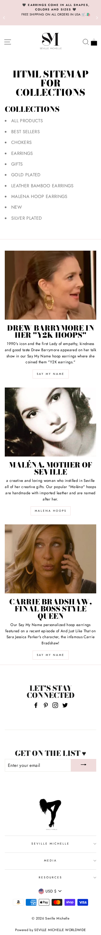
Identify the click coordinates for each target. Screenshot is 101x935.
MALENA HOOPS (50, 511)
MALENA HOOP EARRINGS (39, 196)
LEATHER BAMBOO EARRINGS (42, 185)
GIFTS (17, 164)
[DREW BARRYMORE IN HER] (50, 285)
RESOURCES (51, 877)
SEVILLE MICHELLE (50, 844)
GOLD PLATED (26, 175)
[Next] (97, 17)
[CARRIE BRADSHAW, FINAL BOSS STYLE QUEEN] (50, 558)
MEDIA (50, 860)
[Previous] (4, 17)
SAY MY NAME (51, 374)
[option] (50, 10)
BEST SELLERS (25, 131)
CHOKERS (21, 142)
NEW (16, 207)
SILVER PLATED (26, 218)
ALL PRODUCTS (27, 120)
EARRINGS (22, 153)
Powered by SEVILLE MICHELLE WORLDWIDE (50, 929)
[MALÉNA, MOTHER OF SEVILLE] (50, 422)
